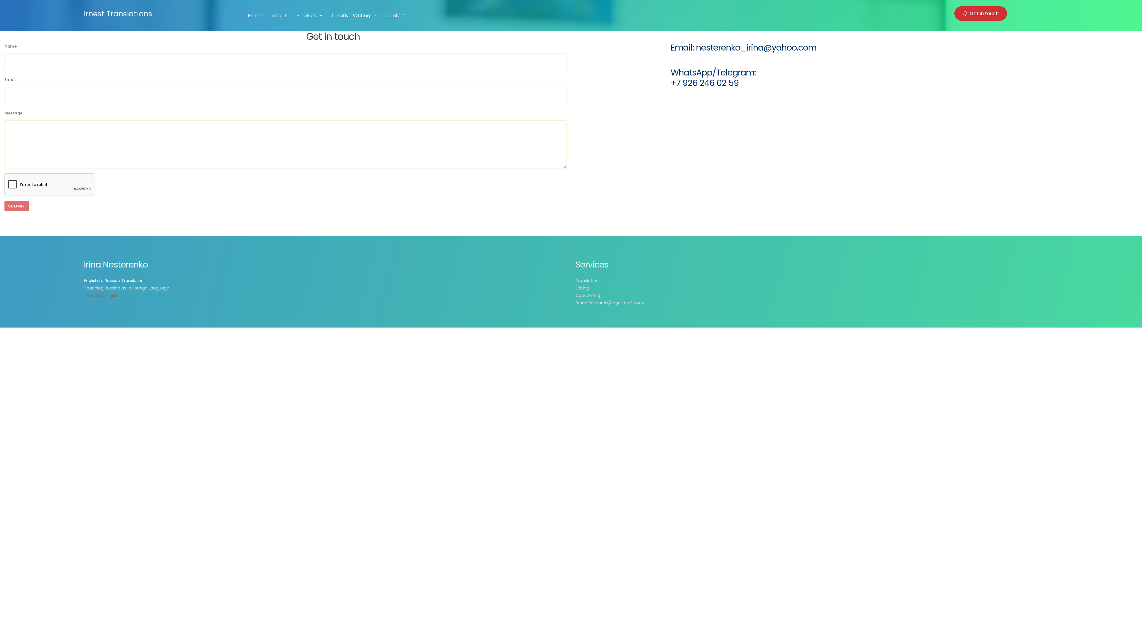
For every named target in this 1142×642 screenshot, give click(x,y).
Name (10, 46)
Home (255, 15)
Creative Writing (351, 15)
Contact (395, 15)
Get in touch (984, 13)
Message (13, 113)
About (279, 15)
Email (9, 79)
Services (306, 15)
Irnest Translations (118, 14)
